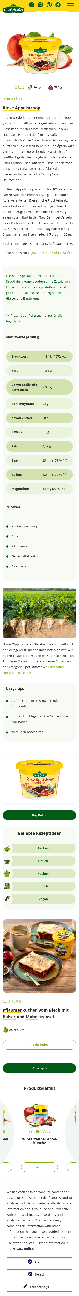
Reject (39, 1274)
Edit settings (39, 1287)
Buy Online (39, 815)
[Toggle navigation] (70, 6)
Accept (40, 1262)
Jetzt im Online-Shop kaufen (52, 253)
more (39, 1167)
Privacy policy (22, 1249)
